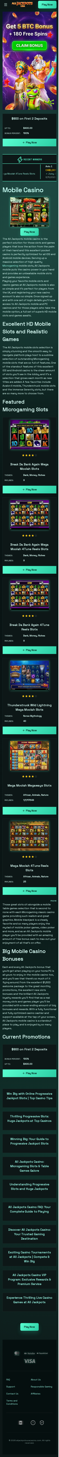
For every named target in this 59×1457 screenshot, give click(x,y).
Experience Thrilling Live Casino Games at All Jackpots (29, 1300)
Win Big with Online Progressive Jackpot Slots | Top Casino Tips (30, 1096)
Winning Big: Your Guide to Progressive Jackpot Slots (29, 1141)
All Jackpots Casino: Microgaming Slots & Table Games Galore (29, 1166)
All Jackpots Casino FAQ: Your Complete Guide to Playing (29, 1209)
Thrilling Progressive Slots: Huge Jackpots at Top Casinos (29, 1118)
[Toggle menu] (6, 4)
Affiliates (35, 1393)
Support (10, 1386)
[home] (23, 7)
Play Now (47, 4)
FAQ (8, 1379)
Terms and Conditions (12, 1402)
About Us (36, 1379)
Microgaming (10, 265)
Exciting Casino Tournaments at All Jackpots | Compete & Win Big (29, 1256)
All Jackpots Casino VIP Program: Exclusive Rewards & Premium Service (29, 1279)
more (53, 900)
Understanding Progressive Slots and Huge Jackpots (29, 1186)
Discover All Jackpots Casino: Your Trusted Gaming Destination (29, 1234)
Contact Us (12, 1393)
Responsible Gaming (41, 1386)
